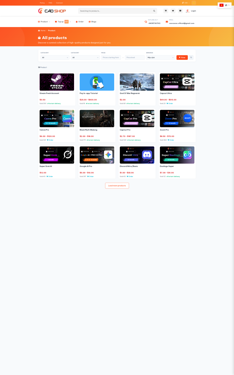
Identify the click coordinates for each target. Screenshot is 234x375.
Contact (59, 3)
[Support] (180, 10)
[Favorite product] (173, 10)
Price (103, 53)
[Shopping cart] (165, 10)
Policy (42, 3)
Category (45, 53)
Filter (183, 57)
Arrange (149, 53)
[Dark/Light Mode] (194, 3)
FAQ (50, 3)
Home (43, 30)
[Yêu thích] (71, 76)
